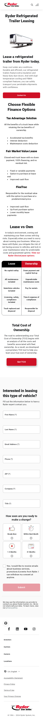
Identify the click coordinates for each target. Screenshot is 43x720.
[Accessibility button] (6, 623)
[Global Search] (32, 4)
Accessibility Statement (13, 678)
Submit (21, 587)
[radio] (12, 531)
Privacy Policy (9, 684)
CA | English (12, 672)
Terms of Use (9, 690)
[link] (9, 629)
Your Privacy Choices (12, 696)
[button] (37, 5)
